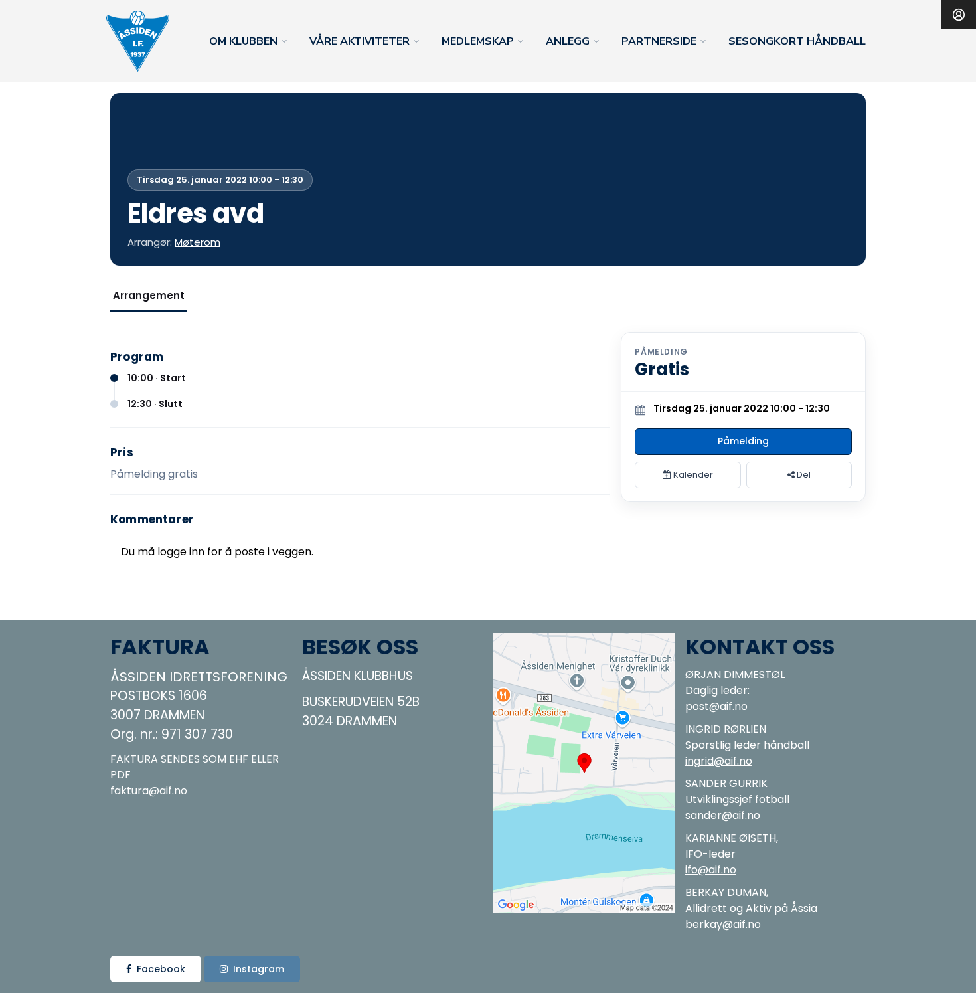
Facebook (161, 969)
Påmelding (743, 441)
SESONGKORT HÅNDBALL (797, 41)
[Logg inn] (959, 15)
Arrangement (149, 295)
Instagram (258, 969)
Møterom (197, 242)
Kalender (692, 474)
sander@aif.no (722, 815)
